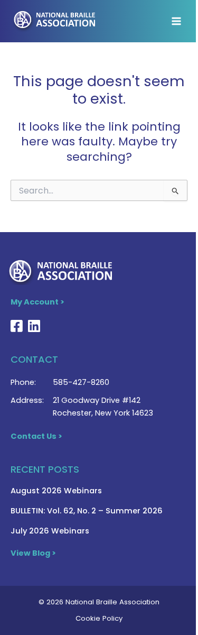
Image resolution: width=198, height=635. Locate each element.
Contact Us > (36, 436)
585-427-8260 (81, 382)
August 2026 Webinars (56, 490)
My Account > (37, 302)
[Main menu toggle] (176, 21)
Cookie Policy (99, 618)
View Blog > (33, 553)
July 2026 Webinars (50, 531)
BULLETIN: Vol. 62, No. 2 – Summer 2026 (87, 510)
